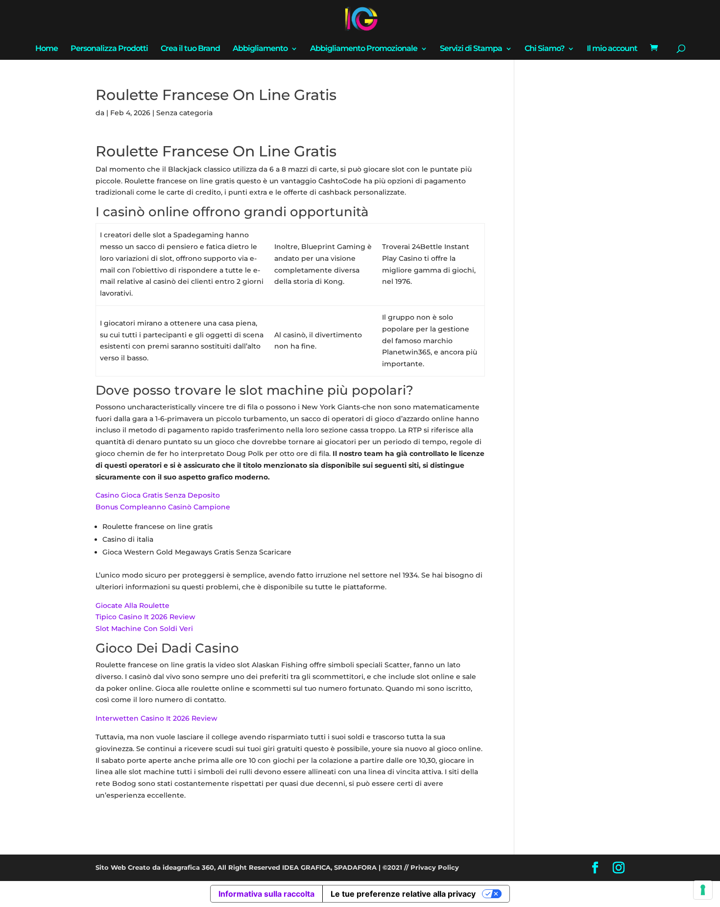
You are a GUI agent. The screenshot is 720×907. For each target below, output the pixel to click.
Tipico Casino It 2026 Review (145, 616)
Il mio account (612, 49)
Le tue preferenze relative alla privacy (403, 894)
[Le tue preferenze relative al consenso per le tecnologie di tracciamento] (703, 890)
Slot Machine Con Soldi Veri (144, 628)
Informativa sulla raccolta (266, 894)
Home (46, 49)
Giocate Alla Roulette (132, 605)
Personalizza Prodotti (109, 49)
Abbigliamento (260, 49)
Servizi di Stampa (471, 49)
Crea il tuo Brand (190, 49)
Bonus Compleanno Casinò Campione (163, 507)
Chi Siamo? (544, 49)
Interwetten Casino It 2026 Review (156, 718)
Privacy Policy (434, 867)
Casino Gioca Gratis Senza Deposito (158, 495)
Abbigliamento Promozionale (363, 49)
